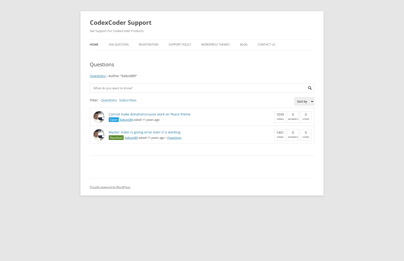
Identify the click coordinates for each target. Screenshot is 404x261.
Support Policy (180, 44)
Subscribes (128, 100)
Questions (98, 76)
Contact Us (266, 44)
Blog (244, 44)
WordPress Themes (215, 44)
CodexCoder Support (121, 22)
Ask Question (119, 44)
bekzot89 (126, 120)
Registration (148, 44)
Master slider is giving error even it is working (144, 132)
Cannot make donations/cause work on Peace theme (150, 114)
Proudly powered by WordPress (110, 187)
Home (94, 44)
